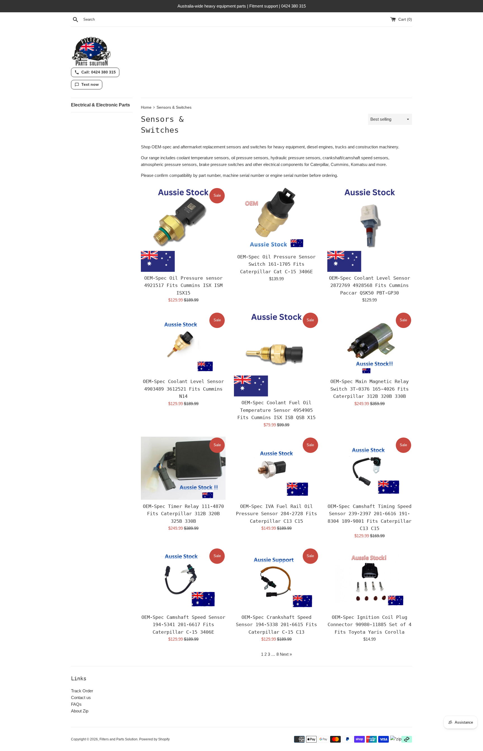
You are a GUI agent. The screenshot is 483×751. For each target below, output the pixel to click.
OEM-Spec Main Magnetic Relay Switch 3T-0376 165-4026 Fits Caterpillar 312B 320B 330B (369, 389)
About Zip (79, 711)
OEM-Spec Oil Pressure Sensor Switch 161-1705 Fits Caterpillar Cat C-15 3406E (276, 264)
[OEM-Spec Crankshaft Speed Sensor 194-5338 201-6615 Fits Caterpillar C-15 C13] (276, 579)
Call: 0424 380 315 (98, 72)
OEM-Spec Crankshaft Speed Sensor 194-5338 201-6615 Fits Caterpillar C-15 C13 (276, 625)
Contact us (81, 697)
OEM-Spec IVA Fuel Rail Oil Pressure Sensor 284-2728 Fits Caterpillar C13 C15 (276, 514)
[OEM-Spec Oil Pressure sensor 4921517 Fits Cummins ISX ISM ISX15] (183, 229)
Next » (286, 654)
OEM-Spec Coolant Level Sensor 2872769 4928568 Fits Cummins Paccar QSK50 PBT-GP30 (369, 285)
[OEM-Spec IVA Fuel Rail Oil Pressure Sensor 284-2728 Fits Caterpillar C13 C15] (276, 468)
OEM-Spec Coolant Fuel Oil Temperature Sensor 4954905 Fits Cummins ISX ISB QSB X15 (276, 410)
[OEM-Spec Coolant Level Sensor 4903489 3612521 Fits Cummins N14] (183, 343)
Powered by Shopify (154, 739)
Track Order (82, 690)
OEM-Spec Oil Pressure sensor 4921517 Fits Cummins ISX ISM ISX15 (183, 285)
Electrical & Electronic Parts (100, 105)
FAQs (76, 704)
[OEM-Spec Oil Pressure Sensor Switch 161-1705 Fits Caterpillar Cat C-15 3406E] (276, 219)
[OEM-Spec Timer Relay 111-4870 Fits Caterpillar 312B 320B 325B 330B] (183, 468)
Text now (90, 84)
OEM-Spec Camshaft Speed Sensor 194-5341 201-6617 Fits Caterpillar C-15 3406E (183, 625)
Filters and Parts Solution (119, 739)
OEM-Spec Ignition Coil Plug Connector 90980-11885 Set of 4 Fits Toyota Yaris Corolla (369, 625)
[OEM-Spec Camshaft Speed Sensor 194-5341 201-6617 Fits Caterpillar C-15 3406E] (183, 579)
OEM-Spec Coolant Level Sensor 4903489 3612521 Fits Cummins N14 (183, 389)
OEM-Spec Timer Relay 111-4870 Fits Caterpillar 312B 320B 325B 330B (183, 514)
